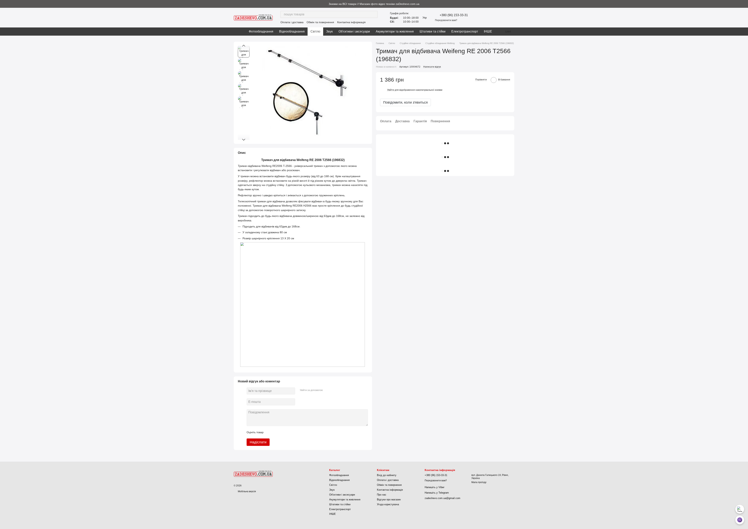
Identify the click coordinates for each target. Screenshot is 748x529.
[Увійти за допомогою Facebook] (327, 390)
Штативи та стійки (432, 31)
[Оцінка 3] (282, 432)
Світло (315, 31)
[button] (745, 4)
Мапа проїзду (478, 482)
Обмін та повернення (320, 22)
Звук (329, 31)
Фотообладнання (261, 31)
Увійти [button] (390, 90)
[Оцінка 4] (289, 432)
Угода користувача (388, 504)
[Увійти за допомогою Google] (333, 390)
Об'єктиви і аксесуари (354, 31)
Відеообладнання (292, 31)
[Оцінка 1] (270, 432)
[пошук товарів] (374, 14)
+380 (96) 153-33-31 (454, 15)
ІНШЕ (488, 31)
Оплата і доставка (291, 22)
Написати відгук (432, 66)
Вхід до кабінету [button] (386, 475)
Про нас (381, 494)
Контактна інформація (351, 22)
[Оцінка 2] (276, 432)
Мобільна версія (246, 491)
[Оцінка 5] (295, 432)
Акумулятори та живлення (395, 31)
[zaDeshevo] (253, 473)
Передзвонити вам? (446, 20)
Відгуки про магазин (389, 499)
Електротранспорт (464, 31)
